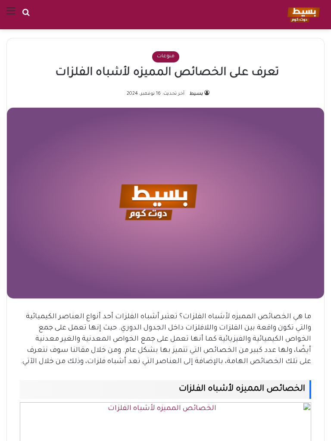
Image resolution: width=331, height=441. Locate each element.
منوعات (166, 56)
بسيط (196, 93)
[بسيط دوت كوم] (302, 14)
